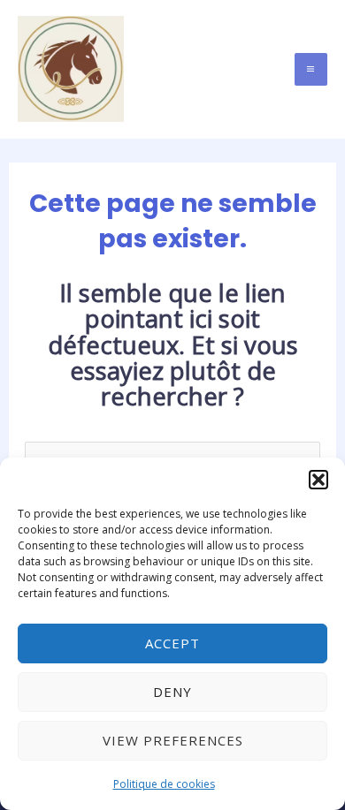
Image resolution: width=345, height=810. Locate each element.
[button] (318, 479)
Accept (172, 643)
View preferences (173, 740)
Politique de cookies (164, 783)
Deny (172, 691)
